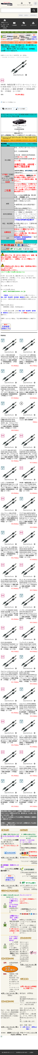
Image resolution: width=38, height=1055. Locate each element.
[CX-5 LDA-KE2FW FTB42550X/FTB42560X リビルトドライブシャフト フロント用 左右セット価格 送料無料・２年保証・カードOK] (10, 633)
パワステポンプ (33, 15)
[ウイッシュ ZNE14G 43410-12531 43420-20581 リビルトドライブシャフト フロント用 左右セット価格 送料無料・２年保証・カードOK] (28, 757)
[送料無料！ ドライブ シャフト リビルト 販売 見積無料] (28, 408)
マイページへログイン (21, 5)
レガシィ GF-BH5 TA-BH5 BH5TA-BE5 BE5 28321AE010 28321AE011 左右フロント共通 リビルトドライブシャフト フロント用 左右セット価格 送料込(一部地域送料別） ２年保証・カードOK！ (28, 676)
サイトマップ (33, 25)
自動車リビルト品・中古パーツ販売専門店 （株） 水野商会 (5, 25)
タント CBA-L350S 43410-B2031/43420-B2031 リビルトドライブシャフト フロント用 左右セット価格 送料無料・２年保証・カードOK (10, 707)
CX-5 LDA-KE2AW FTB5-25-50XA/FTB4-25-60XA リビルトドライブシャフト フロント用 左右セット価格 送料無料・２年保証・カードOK (9, 739)
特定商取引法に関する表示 (21, 1052)
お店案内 (31, 1052)
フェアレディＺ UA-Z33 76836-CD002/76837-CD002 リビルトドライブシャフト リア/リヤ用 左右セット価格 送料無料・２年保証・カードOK (28, 646)
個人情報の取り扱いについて (8, 1052)
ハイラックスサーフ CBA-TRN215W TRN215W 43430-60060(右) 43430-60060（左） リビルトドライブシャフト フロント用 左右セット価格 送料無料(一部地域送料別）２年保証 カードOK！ (9, 390)
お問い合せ (23, 25)
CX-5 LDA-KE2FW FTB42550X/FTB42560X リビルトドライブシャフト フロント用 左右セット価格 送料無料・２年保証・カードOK (9, 646)
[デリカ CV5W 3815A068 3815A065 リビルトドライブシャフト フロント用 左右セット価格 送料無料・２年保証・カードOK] (10, 757)
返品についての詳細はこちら (9, 102)
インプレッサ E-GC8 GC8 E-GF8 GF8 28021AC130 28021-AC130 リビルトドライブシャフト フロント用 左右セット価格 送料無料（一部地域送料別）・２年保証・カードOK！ (28, 615)
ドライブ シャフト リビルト (23, 57)
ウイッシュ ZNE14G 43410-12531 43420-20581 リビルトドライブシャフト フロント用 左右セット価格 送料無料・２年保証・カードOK (28, 770)
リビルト (21, 15)
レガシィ (26, 15)
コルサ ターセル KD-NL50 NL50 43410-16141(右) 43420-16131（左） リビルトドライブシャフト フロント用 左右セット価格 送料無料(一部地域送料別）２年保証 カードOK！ (28, 390)
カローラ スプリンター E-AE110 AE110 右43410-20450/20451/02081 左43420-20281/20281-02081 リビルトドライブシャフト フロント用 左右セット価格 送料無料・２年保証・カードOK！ (28, 552)
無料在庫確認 (28, 170)
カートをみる (29, 5)
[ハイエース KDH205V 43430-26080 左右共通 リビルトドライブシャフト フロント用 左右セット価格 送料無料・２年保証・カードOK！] (10, 601)
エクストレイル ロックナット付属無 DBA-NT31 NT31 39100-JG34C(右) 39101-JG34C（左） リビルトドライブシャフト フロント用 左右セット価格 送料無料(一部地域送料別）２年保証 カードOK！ (9, 423)
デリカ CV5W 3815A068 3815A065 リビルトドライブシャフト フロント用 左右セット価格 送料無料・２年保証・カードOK (9, 770)
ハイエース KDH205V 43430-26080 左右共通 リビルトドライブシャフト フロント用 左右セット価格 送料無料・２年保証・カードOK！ (9, 613)
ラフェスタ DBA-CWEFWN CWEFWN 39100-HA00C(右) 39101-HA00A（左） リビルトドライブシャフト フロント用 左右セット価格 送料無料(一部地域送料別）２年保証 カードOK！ (28, 455)
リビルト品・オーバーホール (8, 57)
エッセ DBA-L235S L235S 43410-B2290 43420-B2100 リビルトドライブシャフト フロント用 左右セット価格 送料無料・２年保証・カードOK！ (9, 583)
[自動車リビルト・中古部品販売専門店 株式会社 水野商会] (7, 5)
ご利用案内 (14, 25)
